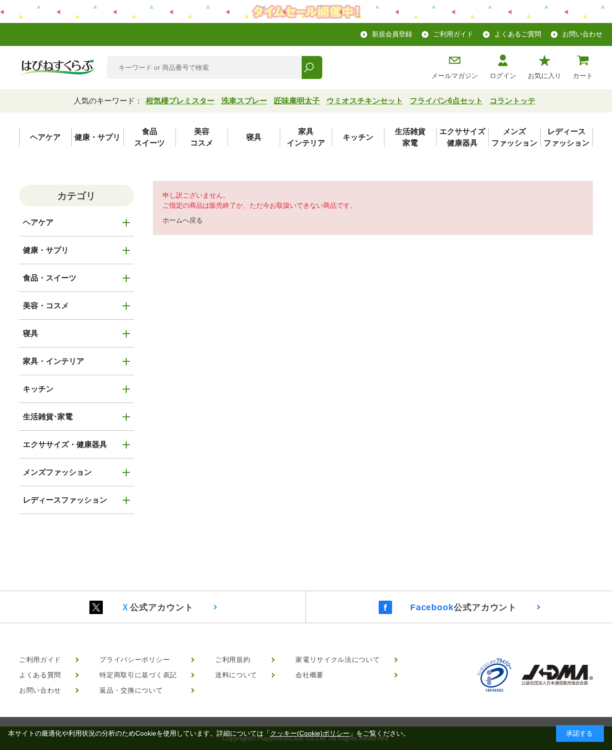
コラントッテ (513, 101)
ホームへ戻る (183, 220)
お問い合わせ (582, 34)
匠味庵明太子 (297, 101)
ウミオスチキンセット (365, 101)
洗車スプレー (244, 101)
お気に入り (544, 75)
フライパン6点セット (446, 101)
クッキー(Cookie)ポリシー (310, 733)
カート (583, 75)
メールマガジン (454, 75)
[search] (312, 67)
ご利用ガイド (453, 34)
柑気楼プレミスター (180, 101)
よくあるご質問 (517, 34)
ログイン (503, 75)
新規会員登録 (392, 34)
